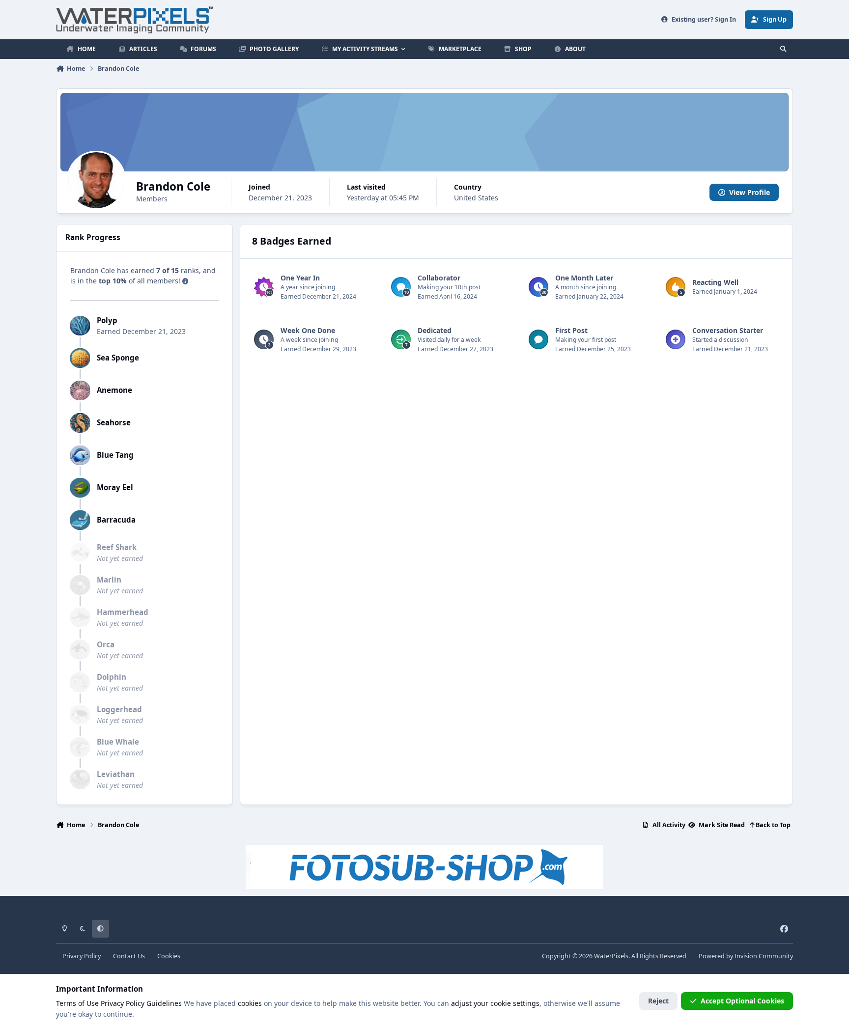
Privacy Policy (81, 956)
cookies (250, 1003)
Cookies (168, 956)
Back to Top (772, 825)
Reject (658, 1000)
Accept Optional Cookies (742, 1000)
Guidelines (164, 1003)
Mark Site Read (721, 825)
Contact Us (129, 956)
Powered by (746, 956)
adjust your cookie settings (495, 1003)
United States (476, 197)
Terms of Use (77, 1003)
